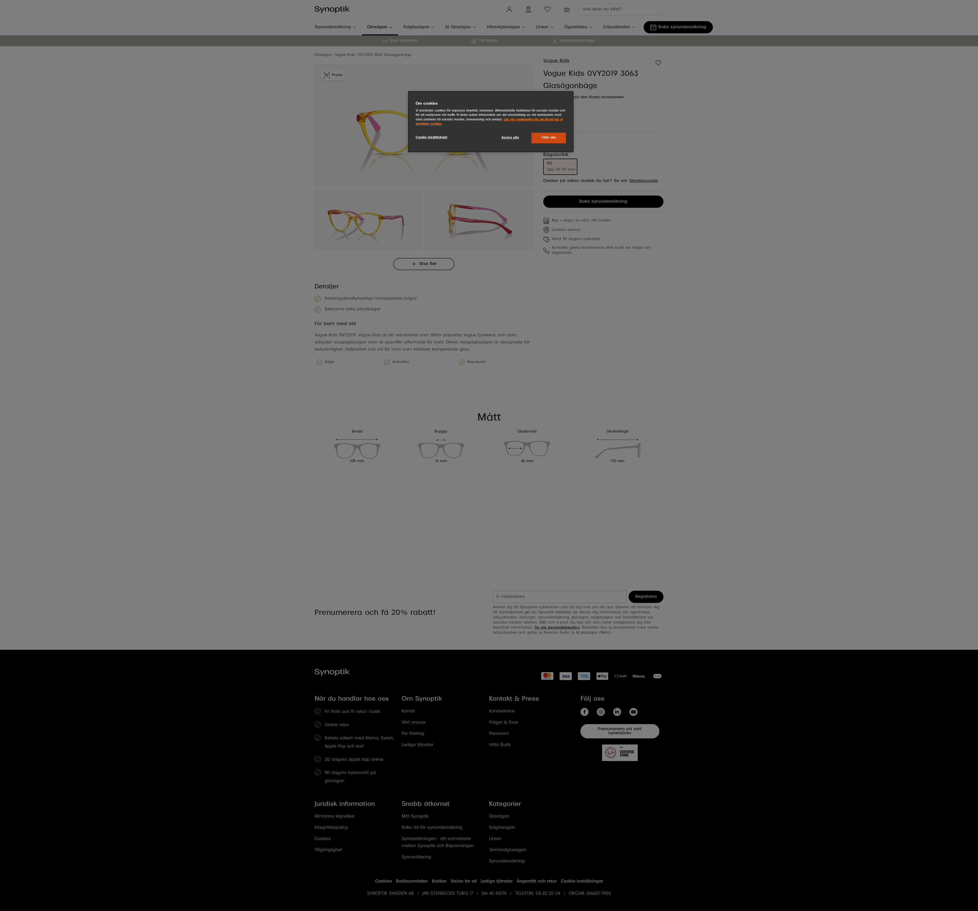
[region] (491, 121)
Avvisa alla (510, 137)
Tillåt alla (548, 137)
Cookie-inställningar (431, 137)
